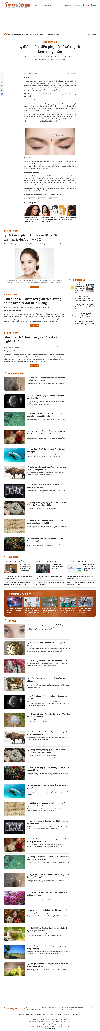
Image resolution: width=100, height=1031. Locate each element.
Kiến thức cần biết (34, 34)
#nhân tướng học (53, 198)
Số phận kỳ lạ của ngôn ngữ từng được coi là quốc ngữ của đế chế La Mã (46, 521)
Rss (94, 1008)
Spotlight (59, 34)
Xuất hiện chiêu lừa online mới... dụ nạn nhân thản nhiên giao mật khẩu (89, 567)
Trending (10, 34)
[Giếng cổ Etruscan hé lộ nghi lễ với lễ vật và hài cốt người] (14, 684)
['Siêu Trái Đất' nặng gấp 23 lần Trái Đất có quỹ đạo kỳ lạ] (14, 401)
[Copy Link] (2, 90)
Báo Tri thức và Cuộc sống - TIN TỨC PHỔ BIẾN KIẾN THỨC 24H (17, 5)
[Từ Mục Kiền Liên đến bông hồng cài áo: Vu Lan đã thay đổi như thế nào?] (14, 437)
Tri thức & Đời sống (52, 34)
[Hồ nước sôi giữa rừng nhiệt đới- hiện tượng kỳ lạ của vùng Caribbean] (14, 720)
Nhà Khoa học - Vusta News (21, 34)
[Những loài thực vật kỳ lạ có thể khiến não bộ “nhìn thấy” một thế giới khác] (14, 508)
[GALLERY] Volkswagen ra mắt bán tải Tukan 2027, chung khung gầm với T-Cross (84, 298)
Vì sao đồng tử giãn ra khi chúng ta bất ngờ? (47, 625)
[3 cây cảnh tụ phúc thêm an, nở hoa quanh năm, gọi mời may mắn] (14, 898)
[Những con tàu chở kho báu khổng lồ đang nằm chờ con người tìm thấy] (14, 419)
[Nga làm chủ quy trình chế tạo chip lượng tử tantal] (14, 648)
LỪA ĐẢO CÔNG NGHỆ (77, 561)
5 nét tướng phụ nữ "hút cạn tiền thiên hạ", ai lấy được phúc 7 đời (31, 219)
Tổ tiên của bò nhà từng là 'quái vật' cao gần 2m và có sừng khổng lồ (46, 468)
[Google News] (2, 94)
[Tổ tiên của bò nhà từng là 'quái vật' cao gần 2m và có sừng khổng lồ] (14, 473)
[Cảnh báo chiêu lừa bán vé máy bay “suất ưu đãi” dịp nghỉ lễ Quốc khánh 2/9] (90, 288)
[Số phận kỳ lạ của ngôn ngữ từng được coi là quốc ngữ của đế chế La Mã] (14, 526)
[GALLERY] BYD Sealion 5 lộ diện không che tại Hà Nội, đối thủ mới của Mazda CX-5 (84, 323)
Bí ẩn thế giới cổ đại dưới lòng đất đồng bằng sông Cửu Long (46, 947)
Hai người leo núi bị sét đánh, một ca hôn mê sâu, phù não (14, 610)
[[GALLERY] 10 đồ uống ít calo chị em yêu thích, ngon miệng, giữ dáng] (14, 934)
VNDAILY (76, 5)
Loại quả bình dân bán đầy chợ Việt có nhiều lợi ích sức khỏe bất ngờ (47, 965)
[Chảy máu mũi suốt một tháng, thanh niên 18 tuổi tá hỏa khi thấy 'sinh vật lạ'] (32, 602)
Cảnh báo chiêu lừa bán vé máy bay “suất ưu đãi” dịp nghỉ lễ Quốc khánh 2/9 (80, 287)
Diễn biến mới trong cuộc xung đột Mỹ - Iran (57, 566)
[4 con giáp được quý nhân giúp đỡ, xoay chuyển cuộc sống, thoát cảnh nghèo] (14, 916)
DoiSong (85, 5)
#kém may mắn (42, 198)
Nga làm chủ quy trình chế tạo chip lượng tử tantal (46, 644)
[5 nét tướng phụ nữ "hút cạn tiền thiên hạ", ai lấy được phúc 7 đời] (32, 210)
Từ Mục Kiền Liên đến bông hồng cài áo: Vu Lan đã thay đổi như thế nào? (46, 432)
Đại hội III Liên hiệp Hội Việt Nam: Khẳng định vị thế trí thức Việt (84, 306)
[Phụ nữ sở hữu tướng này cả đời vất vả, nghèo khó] (67, 210)
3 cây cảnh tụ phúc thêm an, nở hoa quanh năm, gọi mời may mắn (48, 893)
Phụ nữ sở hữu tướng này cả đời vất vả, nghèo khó (67, 218)
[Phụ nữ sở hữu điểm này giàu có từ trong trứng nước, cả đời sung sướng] (50, 210)
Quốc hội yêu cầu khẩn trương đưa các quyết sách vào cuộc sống (18, 577)
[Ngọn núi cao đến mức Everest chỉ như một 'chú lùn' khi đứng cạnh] (14, 384)
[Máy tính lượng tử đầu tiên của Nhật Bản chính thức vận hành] (14, 491)
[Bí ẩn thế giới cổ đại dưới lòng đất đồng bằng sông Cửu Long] (14, 952)
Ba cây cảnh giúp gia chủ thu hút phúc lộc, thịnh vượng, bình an (45, 539)
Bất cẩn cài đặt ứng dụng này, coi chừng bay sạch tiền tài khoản (80, 577)
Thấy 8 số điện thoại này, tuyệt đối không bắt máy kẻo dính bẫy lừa (80, 583)
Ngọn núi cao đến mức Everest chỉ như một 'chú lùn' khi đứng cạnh (46, 379)
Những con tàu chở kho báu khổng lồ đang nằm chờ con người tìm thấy (45, 414)
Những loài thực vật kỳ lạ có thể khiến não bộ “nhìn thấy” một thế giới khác (46, 504)
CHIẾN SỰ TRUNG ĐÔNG (46, 561)
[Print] (2, 86)
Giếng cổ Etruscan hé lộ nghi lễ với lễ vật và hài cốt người (47, 679)
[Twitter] (2, 82)
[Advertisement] (50, 21)
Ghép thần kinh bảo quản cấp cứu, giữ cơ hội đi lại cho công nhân (85, 610)
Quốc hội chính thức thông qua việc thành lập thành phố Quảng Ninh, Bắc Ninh (17, 583)
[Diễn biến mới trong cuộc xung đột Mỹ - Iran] (43, 568)
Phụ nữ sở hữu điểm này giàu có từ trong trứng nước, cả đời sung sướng (50, 219)
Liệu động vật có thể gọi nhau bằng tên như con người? (46, 450)
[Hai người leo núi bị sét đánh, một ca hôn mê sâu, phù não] (14, 602)
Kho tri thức (50, 42)
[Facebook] (2, 74)
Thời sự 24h (43, 34)
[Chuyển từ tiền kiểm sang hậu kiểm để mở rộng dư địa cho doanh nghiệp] (11, 568)
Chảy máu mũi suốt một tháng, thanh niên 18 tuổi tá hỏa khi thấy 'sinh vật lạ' (31, 611)
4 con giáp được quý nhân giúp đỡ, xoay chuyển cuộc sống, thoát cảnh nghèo (47, 911)
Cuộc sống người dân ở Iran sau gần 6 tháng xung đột (49, 577)
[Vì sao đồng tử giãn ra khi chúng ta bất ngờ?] (14, 631)
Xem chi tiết (34, 287)
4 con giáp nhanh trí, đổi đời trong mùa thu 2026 (49, 660)
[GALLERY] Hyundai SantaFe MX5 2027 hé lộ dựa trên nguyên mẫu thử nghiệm (83, 315)
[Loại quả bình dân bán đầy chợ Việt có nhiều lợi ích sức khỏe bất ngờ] (14, 969)
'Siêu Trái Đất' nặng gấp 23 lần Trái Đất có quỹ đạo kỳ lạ (45, 397)
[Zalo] (2, 78)
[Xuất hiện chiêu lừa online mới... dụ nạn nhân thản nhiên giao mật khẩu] (74, 568)
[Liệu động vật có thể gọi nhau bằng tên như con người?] (14, 455)
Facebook (90, 1008)
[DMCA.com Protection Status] (50, 1028)
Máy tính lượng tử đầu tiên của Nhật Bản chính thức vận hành (45, 486)
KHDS (68, 5)
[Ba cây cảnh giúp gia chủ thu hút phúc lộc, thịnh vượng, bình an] (14, 544)
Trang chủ (5, 34)
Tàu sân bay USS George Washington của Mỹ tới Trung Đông (50, 583)
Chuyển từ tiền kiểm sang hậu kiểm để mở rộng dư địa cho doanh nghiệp (26, 567)
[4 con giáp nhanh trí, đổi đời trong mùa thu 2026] (14, 666)
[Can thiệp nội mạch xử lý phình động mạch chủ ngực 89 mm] (68, 602)
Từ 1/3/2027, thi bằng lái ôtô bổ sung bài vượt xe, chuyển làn (49, 610)
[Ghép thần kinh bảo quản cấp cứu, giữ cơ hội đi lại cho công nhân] (85, 602)
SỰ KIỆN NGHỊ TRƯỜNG (15, 561)
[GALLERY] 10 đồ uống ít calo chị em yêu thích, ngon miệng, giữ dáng (47, 929)
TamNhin (93, 5)
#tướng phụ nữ (31, 198)
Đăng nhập (93, 34)
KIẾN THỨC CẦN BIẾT (21, 594)
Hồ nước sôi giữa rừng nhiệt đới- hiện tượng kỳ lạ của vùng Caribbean (48, 715)
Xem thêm (64, 34)
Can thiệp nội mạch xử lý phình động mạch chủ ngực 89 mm (67, 610)
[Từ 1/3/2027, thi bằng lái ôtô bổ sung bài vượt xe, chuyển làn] (50, 602)
